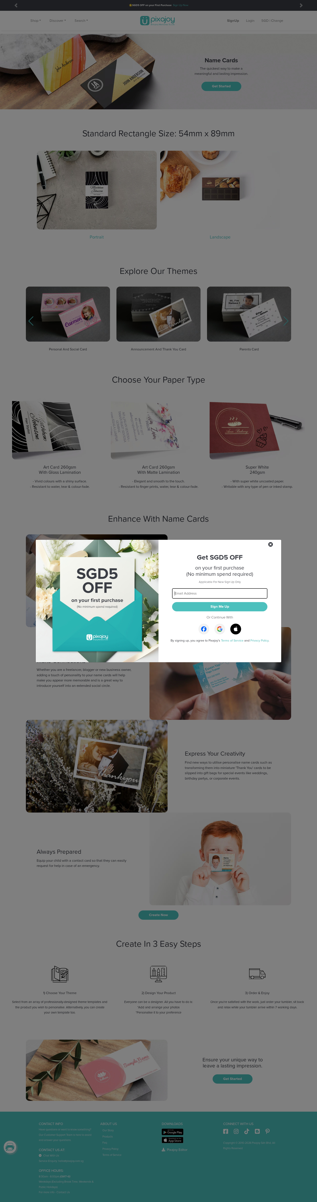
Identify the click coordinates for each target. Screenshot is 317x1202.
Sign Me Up (219, 606)
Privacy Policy (259, 640)
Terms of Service (232, 640)
